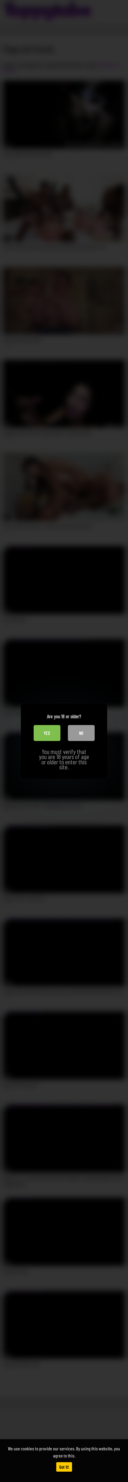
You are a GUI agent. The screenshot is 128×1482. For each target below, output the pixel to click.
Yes (47, 733)
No (81, 733)
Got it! (64, 1467)
